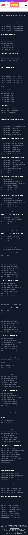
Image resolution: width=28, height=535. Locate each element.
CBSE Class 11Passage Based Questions (10, 295)
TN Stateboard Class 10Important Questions (11, 172)
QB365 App (22, 532)
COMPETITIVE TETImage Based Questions (10, 507)
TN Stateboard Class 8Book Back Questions (11, 206)
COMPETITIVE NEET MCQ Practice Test (9, 56)
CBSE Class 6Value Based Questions (9, 437)
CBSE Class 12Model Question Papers (9, 274)
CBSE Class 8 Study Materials (7, 97)
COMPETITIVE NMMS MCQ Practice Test (10, 58)
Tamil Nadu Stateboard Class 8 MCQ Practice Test (12, 26)
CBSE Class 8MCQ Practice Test (8, 365)
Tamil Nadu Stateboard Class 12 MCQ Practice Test (12, 17)
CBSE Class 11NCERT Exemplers (8, 289)
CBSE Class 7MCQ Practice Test (8, 393)
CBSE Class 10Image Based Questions (9, 321)
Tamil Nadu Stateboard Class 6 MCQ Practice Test (12, 30)
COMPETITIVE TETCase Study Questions (10, 505)
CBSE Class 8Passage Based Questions (9, 378)
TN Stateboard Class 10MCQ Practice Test (10, 160)
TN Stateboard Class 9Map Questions (9, 185)
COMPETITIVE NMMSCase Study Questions (10, 479)
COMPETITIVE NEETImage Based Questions (11, 456)
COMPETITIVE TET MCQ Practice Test (9, 60)
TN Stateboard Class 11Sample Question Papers (12, 143)
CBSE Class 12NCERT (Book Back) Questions (11, 276)
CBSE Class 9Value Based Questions (9, 355)
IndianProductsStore (21, 529)
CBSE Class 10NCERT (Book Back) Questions (11, 331)
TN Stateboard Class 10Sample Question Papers (12, 162)
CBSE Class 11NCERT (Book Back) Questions (11, 304)
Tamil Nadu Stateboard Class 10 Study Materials (12, 74)
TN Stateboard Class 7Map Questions (9, 223)
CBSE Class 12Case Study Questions (9, 264)
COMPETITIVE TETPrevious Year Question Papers (12, 501)
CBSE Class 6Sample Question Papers (9, 422)
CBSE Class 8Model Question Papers (9, 384)
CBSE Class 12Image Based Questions (9, 266)
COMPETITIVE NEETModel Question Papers (10, 465)
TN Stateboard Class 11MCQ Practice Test (10, 141)
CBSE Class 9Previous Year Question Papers (11, 342)
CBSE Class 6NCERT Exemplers (8, 427)
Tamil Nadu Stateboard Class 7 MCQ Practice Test (12, 28)
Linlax (16, 525)
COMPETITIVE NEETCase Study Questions (10, 454)
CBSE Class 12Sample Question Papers (9, 257)
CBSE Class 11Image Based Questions (9, 293)
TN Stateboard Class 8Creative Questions (10, 209)
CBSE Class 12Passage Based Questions (10, 268)
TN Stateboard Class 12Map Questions (9, 128)
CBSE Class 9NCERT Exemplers (8, 344)
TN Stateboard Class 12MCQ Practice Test (10, 122)
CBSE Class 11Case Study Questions (9, 291)
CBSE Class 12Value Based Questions (9, 272)
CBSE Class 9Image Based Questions (9, 348)
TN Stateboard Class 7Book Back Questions (11, 226)
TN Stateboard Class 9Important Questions (11, 192)
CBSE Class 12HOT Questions (7, 270)
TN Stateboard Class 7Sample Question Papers (11, 219)
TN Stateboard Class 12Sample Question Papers (12, 124)
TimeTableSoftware (14, 528)
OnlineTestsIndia (18, 533)
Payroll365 (4, 529)
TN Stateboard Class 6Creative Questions (10, 247)
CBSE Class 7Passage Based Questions (9, 405)
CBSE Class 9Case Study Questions (9, 346)
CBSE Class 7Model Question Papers (9, 412)
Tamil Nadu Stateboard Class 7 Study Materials (11, 80)
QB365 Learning (12, 530)
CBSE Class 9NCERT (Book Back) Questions (10, 359)
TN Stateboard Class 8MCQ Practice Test (10, 198)
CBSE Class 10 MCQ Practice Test (8, 41)
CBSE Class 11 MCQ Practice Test (8, 39)
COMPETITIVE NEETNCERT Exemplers (9, 452)
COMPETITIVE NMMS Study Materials (9, 110)
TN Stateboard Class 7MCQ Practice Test (10, 217)
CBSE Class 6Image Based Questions (9, 431)
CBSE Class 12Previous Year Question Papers (11, 260)
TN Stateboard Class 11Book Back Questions (11, 149)
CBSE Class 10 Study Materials (7, 93)
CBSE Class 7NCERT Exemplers (8, 399)
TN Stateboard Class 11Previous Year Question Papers (13, 145)
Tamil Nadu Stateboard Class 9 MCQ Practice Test (12, 24)
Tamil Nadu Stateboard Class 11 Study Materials (12, 72)
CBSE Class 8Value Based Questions (9, 382)
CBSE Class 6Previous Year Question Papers (11, 424)
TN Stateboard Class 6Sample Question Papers (11, 238)
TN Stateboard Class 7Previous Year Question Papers (13, 221)
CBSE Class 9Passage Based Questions (9, 350)
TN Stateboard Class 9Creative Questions (10, 189)
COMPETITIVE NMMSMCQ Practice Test (10, 473)
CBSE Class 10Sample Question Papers (9, 312)
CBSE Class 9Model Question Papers (9, 357)
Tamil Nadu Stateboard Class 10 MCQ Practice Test (12, 22)
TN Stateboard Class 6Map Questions (9, 243)
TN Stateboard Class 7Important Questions (11, 230)
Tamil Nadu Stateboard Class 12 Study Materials (12, 70)
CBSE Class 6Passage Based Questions (9, 433)
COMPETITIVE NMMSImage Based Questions (11, 482)
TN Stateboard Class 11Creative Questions (10, 151)
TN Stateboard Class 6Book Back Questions (11, 245)
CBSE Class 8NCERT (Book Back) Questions (10, 386)
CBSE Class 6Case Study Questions (9, 429)
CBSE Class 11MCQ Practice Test (8, 283)
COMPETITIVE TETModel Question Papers (10, 515)
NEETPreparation (6, 532)
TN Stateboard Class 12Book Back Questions (11, 130)
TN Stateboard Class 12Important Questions (11, 134)
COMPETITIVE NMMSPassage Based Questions (11, 484)
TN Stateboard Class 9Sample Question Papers (11, 181)
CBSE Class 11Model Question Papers (9, 302)
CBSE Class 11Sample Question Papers (9, 285)
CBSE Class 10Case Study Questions (9, 319)
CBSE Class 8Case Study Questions (9, 374)
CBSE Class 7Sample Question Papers (9, 395)
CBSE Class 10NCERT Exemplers (8, 317)
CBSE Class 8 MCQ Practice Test (8, 45)
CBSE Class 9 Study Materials (7, 95)
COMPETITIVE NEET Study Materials (9, 108)
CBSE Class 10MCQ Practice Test (8, 310)
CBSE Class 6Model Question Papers (9, 439)
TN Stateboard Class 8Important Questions (11, 211)
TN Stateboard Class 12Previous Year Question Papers (13, 126)
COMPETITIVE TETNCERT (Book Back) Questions (12, 517)
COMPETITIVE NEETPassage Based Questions (11, 458)
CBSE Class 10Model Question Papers (9, 329)
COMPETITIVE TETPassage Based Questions (11, 509)
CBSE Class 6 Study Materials (7, 101)
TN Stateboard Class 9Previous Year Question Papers (13, 183)
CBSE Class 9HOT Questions (7, 352)
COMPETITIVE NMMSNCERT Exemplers (9, 477)
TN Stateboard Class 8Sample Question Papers (11, 200)
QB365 (17, 526)
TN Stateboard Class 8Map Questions (9, 204)
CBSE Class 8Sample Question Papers (9, 367)
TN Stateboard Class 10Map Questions (9, 166)
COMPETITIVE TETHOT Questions (8, 511)
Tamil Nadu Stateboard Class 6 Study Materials (11, 82)
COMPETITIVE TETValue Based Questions (10, 513)
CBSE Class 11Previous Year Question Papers (11, 287)
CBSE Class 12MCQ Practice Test (8, 255)
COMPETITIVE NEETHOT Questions (9, 460)
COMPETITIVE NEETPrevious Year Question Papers (12, 450)
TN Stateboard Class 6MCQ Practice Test (10, 236)
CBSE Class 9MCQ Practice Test (8, 338)
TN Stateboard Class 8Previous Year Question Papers (13, 202)
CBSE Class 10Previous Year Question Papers (11, 315)
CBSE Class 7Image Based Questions (9, 403)
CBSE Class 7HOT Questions (7, 407)
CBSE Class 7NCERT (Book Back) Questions (10, 414)
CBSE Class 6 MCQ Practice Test (8, 49)
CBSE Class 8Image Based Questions (9, 376)
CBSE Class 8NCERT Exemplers (8, 372)
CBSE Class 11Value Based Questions (9, 300)
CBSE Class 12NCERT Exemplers (8, 262)
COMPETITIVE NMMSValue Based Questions (11, 488)
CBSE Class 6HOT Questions (7, 435)
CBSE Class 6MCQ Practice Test (8, 420)
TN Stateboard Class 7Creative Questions (10, 228)
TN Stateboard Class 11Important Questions (11, 153)
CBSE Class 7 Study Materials (7, 99)
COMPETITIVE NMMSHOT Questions (9, 486)
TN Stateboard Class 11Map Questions (9, 147)
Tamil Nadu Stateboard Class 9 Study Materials (11, 76)
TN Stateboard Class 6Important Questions (11, 249)
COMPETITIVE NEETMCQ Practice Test (9, 448)
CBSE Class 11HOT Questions (7, 298)
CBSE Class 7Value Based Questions (9, 410)
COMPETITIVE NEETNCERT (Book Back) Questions (12, 467)
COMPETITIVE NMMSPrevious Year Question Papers (12, 475)
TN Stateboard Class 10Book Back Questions (11, 168)
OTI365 (24, 526)
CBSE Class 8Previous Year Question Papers (11, 369)
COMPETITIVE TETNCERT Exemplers (9, 503)
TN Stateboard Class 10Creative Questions (10, 170)
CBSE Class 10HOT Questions (7, 325)
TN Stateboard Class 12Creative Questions (10, 132)
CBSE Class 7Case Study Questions (9, 401)
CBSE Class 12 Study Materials (7, 89)
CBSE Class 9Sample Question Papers (9, 340)
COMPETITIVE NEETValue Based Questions (10, 462)
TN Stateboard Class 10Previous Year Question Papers (13, 164)
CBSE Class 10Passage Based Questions (10, 323)
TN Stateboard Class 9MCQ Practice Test (10, 179)
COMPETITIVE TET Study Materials (8, 112)
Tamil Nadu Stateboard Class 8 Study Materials (11, 78)
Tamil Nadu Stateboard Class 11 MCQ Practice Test (12, 20)
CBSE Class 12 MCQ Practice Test (8, 37)
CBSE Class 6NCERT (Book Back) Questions (10, 441)
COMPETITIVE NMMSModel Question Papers (11, 490)
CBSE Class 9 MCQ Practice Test (8, 43)
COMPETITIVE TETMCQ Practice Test (9, 499)
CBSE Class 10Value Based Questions (9, 327)
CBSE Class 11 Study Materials (7, 91)
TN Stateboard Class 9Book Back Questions (11, 187)
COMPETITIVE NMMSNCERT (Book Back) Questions (12, 492)
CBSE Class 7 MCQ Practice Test (8, 47)
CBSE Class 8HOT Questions (7, 380)
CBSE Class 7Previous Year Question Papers (11, 397)
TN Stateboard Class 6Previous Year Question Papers (13, 240)
